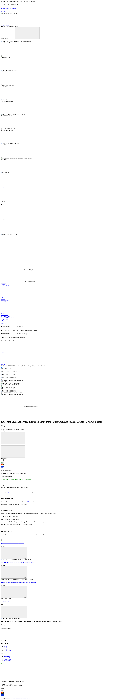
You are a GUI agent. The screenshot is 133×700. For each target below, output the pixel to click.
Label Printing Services (29, 281)
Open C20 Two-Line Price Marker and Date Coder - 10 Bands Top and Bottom (17, 562)
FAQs (2, 313)
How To (6, 647)
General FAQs (4, 315)
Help (2, 297)
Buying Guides (4, 319)
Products (3, 364)
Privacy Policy (7, 657)
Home (2, 352)
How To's (3, 299)
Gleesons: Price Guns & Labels (12, 698)
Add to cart (3, 458)
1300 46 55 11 (4, 12)
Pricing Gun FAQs (5, 316)
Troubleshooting (5, 300)
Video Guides (4, 301)
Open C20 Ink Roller (5, 601)
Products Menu (27, 258)
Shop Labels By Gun (29, 269)
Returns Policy (7, 659)
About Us (3, 322)
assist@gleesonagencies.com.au (8, 8)
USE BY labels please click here (15, 492)
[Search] (27, 33)
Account (3, 187)
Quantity (3, 431)
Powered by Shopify (25, 698)
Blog (2, 320)
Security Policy (7, 660)
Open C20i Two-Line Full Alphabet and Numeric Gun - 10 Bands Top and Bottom (18, 582)
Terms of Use (7, 656)
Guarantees (3, 283)
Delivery (3, 284)
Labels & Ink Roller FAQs (7, 317)
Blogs (5, 649)
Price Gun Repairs (5, 285)
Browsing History (5, 25)
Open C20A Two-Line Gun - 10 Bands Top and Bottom (12, 543)
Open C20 (26, 501)
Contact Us (3, 323)
